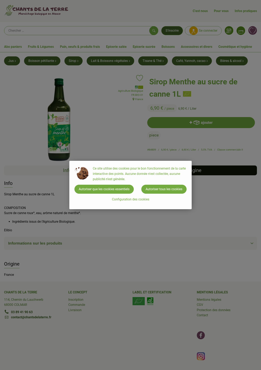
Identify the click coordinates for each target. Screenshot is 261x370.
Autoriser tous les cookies (164, 189)
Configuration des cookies (130, 199)
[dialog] (130, 185)
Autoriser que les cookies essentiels (104, 189)
